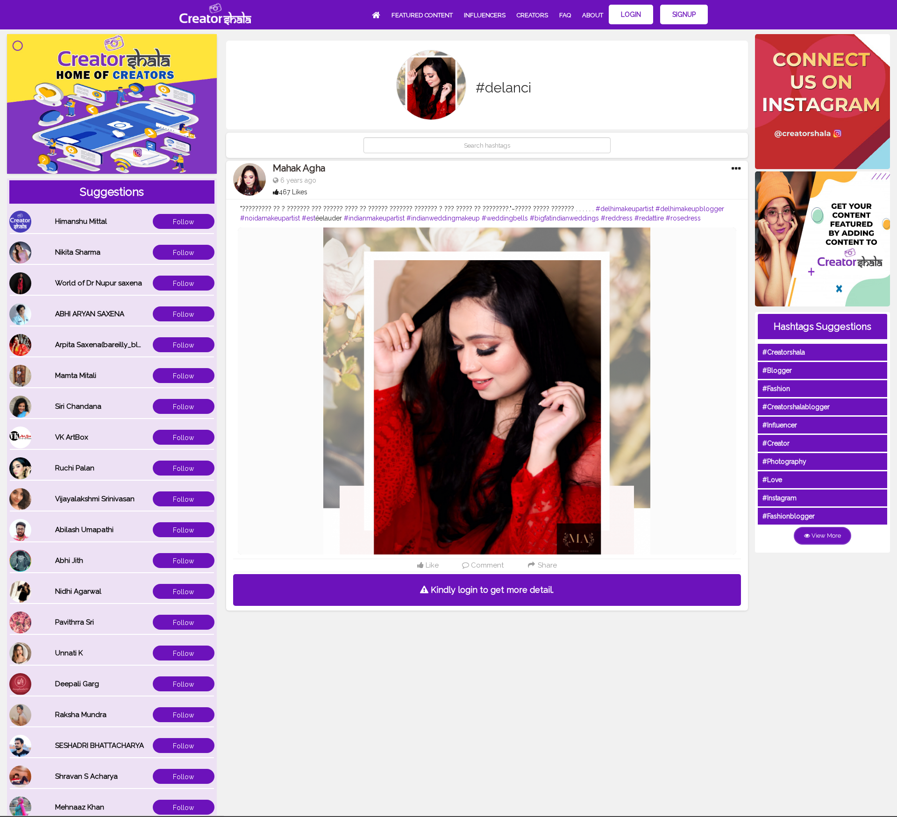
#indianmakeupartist (374, 218)
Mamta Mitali (75, 375)
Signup (684, 14)
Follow (183, 222)
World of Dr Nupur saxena (98, 283)
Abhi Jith (69, 560)
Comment (486, 565)
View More (825, 535)
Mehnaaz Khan (79, 807)
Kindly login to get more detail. (491, 590)
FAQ (565, 15)
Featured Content (422, 15)
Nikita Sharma (77, 252)
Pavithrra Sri (74, 622)
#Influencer (779, 425)
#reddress (617, 218)
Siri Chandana (78, 406)
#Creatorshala (783, 352)
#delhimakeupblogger (689, 209)
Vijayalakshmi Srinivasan (95, 499)
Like (431, 565)
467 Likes (293, 192)
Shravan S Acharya (86, 776)
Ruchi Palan (74, 468)
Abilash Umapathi (84, 530)
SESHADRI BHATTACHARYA (99, 745)
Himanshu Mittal (81, 221)
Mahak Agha (299, 168)
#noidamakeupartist (270, 218)
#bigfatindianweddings (564, 218)
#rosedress (683, 218)
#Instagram (779, 498)
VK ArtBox (71, 437)
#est (308, 218)
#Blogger (777, 370)
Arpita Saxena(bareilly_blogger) (108, 345)
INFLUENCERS (484, 15)
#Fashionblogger (788, 516)
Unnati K (69, 653)
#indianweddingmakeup (443, 218)
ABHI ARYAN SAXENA (89, 314)
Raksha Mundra (81, 714)
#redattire (649, 218)
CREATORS (532, 15)
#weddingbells (505, 218)
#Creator (776, 443)
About (592, 15)
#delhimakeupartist (625, 209)
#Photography (784, 461)
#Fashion (776, 388)
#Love (772, 479)
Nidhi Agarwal (78, 591)
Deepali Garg (77, 684)
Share (546, 565)
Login (631, 14)
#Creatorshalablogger (796, 407)
